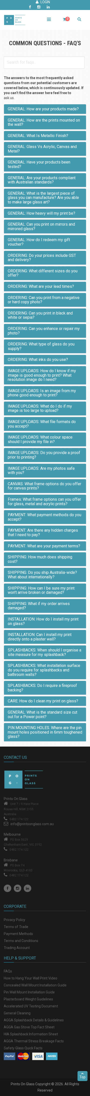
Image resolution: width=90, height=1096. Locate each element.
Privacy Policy (14, 920)
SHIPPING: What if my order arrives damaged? (39, 606)
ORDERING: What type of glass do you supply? (41, 346)
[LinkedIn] (27, 888)
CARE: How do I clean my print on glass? (43, 701)
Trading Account (17, 948)
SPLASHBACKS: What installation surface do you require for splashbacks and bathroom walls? (44, 670)
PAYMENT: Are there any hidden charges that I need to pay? (43, 532)
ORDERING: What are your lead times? (41, 286)
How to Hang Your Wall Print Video (30, 978)
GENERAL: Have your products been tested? (39, 164)
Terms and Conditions (21, 941)
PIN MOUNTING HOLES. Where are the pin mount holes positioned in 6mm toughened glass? (45, 732)
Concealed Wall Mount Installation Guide (35, 985)
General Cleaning (17, 1013)
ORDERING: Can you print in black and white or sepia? (40, 315)
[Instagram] (17, 888)
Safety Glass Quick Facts (23, 1048)
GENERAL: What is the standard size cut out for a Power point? (42, 714)
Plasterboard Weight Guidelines (28, 999)
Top (83, 1077)
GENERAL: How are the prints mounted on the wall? (44, 122)
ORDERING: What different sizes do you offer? (43, 273)
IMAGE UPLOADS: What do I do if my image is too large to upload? (40, 408)
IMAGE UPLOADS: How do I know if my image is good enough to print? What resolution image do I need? (42, 375)
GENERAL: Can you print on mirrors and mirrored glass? (41, 226)
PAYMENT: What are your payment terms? (44, 546)
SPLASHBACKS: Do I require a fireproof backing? (42, 687)
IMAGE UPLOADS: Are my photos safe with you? (41, 470)
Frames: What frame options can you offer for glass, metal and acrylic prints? (44, 501)
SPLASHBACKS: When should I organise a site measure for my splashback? (44, 652)
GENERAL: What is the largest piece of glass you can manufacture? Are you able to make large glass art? (43, 197)
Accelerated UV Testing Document (31, 1006)
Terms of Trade (16, 927)
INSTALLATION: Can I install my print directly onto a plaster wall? (40, 636)
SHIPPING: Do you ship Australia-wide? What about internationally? (42, 574)
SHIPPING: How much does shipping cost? (40, 559)
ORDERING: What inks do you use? (38, 359)
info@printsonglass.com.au (32, 824)
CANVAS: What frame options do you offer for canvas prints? (44, 486)
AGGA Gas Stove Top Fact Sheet (29, 1027)
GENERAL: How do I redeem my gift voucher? (39, 242)
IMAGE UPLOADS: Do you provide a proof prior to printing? (44, 455)
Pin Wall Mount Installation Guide (29, 992)
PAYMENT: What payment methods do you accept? (44, 517)
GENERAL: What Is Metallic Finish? (38, 135)
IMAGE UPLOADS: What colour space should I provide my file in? (40, 439)
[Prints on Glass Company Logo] (45, 779)
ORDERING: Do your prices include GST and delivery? (42, 257)
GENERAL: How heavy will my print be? (41, 213)
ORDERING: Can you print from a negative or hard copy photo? (44, 300)
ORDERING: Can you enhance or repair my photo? (44, 330)
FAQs (8, 971)
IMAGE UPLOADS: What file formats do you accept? (42, 424)
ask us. (9, 98)
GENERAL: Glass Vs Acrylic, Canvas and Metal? (42, 149)
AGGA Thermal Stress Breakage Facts (34, 1041)
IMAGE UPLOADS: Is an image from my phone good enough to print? (42, 393)
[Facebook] (7, 888)
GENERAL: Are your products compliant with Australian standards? (42, 180)
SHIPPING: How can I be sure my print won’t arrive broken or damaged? (41, 590)
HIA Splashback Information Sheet (31, 1034)
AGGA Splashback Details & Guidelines (34, 1020)
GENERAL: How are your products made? (43, 109)
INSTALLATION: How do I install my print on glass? (43, 621)
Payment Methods (18, 934)
